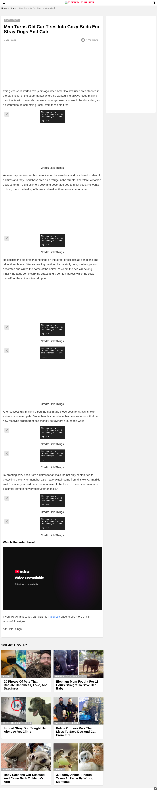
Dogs (5, 723)
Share (6, 114)
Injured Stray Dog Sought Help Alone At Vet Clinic (26, 730)
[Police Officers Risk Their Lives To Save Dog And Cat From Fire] (78, 711)
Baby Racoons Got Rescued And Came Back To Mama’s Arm (24, 778)
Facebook (54, 616)
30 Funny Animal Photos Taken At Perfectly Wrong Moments (74, 778)
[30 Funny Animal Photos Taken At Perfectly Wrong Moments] (78, 757)
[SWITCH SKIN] (154, 2)
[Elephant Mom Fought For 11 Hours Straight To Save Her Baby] (78, 664)
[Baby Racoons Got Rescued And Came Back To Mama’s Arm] (26, 757)
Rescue (75, 723)
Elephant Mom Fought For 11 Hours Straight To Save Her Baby (77, 685)
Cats (57, 723)
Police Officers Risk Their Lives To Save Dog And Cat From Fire (76, 732)
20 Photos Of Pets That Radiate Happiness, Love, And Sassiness (26, 685)
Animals (7, 676)
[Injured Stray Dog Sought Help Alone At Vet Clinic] (26, 711)
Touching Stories (76, 676)
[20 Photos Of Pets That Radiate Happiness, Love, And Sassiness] (26, 664)
